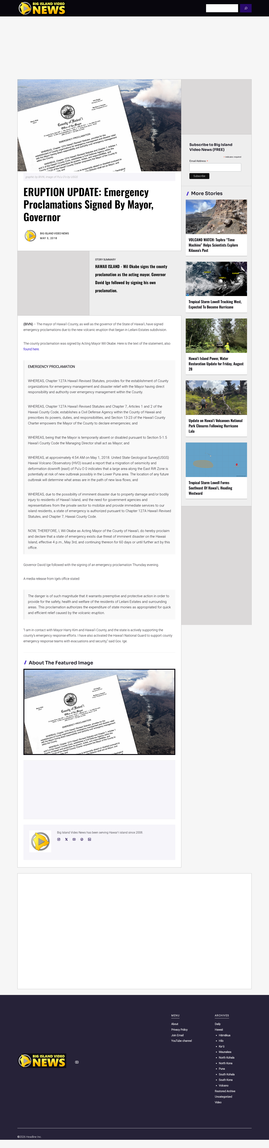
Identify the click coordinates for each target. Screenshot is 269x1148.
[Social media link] (58, 839)
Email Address (198, 161)
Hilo (221, 1040)
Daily (218, 1024)
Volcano (223, 1085)
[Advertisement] (134, 47)
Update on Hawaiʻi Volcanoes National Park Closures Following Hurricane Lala (215, 426)
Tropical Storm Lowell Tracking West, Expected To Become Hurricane (215, 304)
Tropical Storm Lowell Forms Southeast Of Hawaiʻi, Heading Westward (210, 488)
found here (31, 349)
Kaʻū (221, 1046)
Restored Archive (225, 1091)
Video (218, 1102)
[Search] (246, 8)
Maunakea (225, 1052)
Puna (222, 1068)
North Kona (225, 1063)
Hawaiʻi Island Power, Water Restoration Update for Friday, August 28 (216, 364)
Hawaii (219, 1029)
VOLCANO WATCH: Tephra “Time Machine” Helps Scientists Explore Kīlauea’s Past (213, 245)
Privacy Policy (179, 1029)
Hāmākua (224, 1035)
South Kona (226, 1080)
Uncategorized (223, 1096)
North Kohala (226, 1057)
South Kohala (227, 1074)
